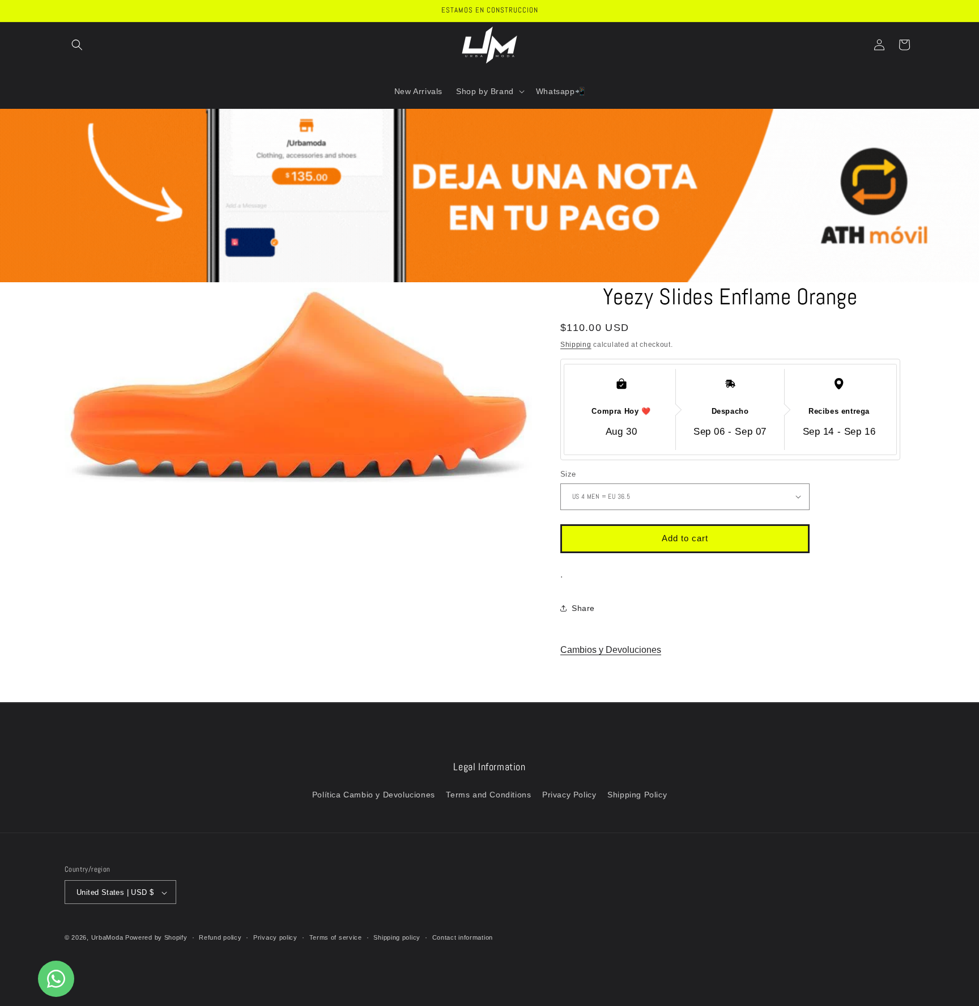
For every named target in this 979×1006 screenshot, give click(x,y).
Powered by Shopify (156, 938)
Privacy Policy (569, 794)
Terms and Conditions (488, 794)
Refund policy (220, 937)
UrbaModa (108, 938)
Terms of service (335, 937)
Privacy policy (275, 937)
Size (568, 474)
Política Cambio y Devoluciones (373, 794)
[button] (77, 44)
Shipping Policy (637, 794)
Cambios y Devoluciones (610, 650)
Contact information (462, 937)
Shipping (575, 345)
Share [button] (583, 608)
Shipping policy (396, 937)
